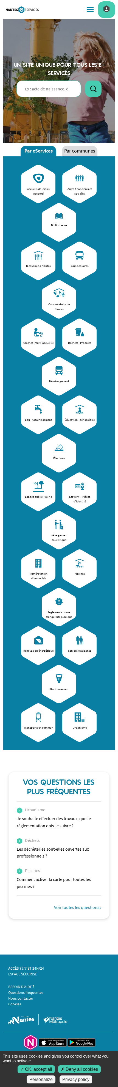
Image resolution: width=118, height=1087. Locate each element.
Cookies (14, 1004)
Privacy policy (75, 1079)
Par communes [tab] (79, 151)
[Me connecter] (106, 9)
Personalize (41, 1079)
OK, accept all (38, 1069)
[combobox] (48, 89)
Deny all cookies (81, 1069)
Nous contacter (20, 998)
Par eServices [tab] (38, 151)
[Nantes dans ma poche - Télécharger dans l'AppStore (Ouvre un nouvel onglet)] (53, 1041)
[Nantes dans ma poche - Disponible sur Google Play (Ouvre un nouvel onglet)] (81, 1041)
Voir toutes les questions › (77, 907)
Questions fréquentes (25, 992)
